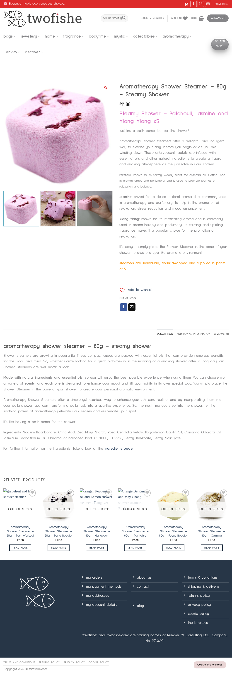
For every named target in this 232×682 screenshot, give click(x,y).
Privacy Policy (74, 662)
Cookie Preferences (209, 664)
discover (32, 52)
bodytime (97, 36)
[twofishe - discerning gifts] (48, 18)
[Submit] (124, 18)
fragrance (72, 36)
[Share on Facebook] (123, 307)
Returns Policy (49, 662)
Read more (20, 548)
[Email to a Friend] (131, 307)
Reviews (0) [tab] (221, 334)
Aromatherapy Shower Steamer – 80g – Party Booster (59, 531)
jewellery (29, 36)
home (50, 36)
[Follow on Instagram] (201, 4)
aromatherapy (175, 36)
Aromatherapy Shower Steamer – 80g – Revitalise (135, 531)
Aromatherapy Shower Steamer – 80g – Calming (211, 531)
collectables (144, 36)
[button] (222, 4)
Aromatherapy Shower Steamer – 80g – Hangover (96, 531)
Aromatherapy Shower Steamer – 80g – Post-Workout (20, 531)
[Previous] (3, 524)
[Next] (228, 524)
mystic (119, 36)
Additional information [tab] (193, 334)
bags (8, 36)
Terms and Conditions (19, 662)
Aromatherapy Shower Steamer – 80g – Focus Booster (173, 531)
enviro (11, 52)
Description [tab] (165, 334)
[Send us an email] (208, 4)
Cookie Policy (99, 662)
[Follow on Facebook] (193, 4)
